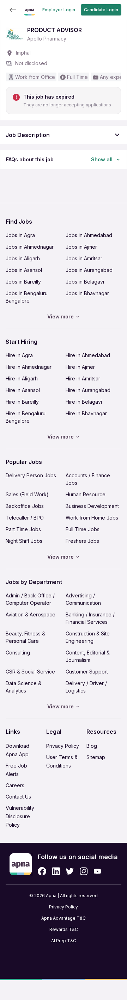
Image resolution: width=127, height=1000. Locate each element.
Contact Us (18, 797)
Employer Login (58, 9)
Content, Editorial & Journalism (88, 656)
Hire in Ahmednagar (29, 367)
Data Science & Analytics (23, 687)
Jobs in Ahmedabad (89, 235)
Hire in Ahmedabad (88, 355)
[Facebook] (42, 871)
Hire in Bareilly (22, 402)
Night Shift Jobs (24, 541)
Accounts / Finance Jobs (88, 479)
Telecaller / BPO (25, 518)
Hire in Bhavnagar (86, 413)
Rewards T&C (63, 929)
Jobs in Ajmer (81, 247)
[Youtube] (97, 871)
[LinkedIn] (56, 871)
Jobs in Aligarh (23, 258)
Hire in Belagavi (84, 402)
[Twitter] (70, 871)
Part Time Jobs (23, 529)
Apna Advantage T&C (63, 918)
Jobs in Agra (20, 235)
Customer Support (87, 672)
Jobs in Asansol (24, 270)
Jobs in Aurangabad (89, 270)
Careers (15, 785)
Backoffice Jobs (25, 506)
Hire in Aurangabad (88, 390)
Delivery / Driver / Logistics (86, 687)
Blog (91, 746)
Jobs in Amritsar (84, 258)
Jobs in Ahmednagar (30, 247)
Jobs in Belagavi (85, 282)
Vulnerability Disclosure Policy (20, 816)
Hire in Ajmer (80, 367)
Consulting (18, 653)
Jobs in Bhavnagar (87, 293)
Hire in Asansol (23, 390)
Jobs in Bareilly (23, 282)
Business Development (92, 506)
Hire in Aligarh (22, 378)
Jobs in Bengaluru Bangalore (27, 297)
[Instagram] (84, 871)
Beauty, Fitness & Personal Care (25, 637)
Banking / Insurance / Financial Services (90, 618)
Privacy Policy (62, 746)
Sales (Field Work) (27, 494)
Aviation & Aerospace (30, 614)
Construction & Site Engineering (88, 637)
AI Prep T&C (63, 940)
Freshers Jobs (82, 541)
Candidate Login (101, 9)
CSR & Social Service (30, 672)
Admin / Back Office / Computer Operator (30, 599)
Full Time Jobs (82, 529)
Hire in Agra (19, 355)
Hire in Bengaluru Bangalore (26, 417)
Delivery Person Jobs (31, 475)
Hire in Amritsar (83, 378)
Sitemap (95, 757)
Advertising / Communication (83, 599)
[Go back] (13, 10)
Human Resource (85, 494)
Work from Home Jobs (92, 518)
